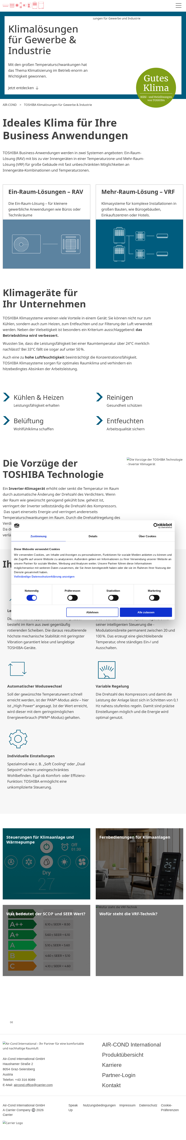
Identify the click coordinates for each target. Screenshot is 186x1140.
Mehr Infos (46, 227)
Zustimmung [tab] (39, 536)
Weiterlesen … (46, 866)
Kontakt (111, 1085)
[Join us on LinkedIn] (55, 1022)
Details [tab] (93, 536)
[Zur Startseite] (23, 5)
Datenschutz (148, 1105)
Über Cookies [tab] (147, 536)
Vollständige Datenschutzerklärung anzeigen (44, 576)
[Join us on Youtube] (68, 1022)
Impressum (127, 1105)
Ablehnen (92, 612)
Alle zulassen (146, 612)
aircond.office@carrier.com (33, 1085)
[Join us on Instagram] (43, 1022)
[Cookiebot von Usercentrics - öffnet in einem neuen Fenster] (156, 525)
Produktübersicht (122, 1055)
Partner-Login (119, 1075)
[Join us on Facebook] (30, 1022)
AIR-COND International (131, 1045)
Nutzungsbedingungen (99, 1105)
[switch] (72, 598)
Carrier (8, 1115)
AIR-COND (10, 105)
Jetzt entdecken (21, 87)
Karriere (112, 1065)
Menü (178, 5)
